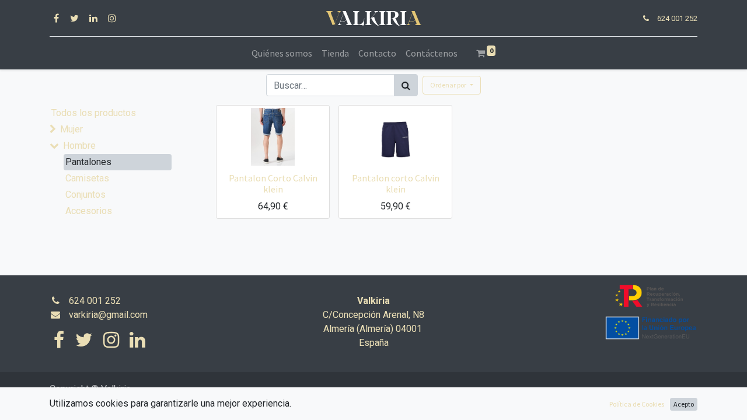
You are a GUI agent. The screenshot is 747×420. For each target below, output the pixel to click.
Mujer (71, 129)
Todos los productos (93, 112)
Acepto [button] (683, 404)
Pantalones (88, 161)
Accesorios (88, 210)
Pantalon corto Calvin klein (395, 183)
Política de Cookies (636, 404)
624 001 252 (677, 18)
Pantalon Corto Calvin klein (273, 183)
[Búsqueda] (406, 85)
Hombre (79, 145)
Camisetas (87, 178)
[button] (451, 85)
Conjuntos (85, 194)
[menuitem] (282, 53)
